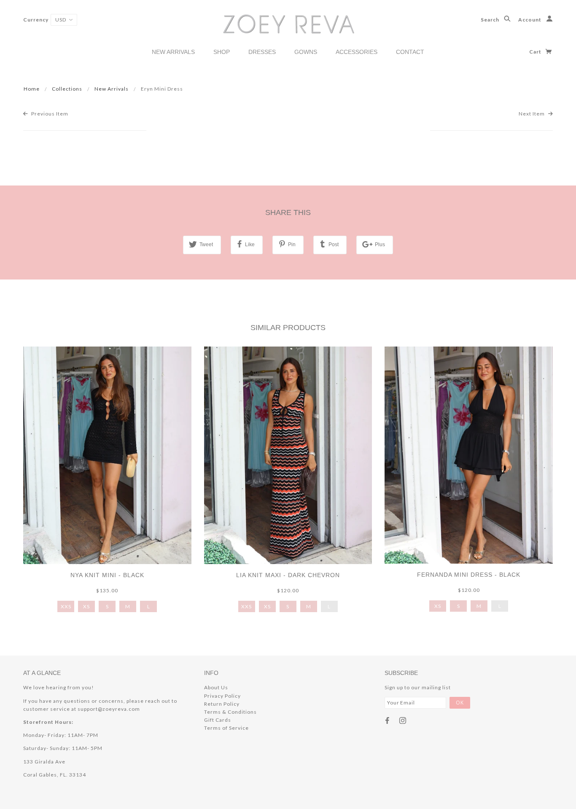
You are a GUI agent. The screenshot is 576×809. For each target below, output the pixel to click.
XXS (66, 606)
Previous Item (49, 113)
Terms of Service (226, 728)
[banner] (288, 23)
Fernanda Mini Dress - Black (468, 574)
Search (491, 19)
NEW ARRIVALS (173, 51)
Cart (536, 51)
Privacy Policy (222, 696)
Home (32, 89)
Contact (410, 51)
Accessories (356, 51)
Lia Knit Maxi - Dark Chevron (288, 575)
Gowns (305, 51)
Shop (221, 51)
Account (530, 19)
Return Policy (222, 704)
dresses (262, 51)
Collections (67, 89)
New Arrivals (111, 89)
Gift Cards (217, 720)
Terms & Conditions (230, 712)
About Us (216, 687)
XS (86, 606)
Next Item (532, 113)
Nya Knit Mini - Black (107, 575)
